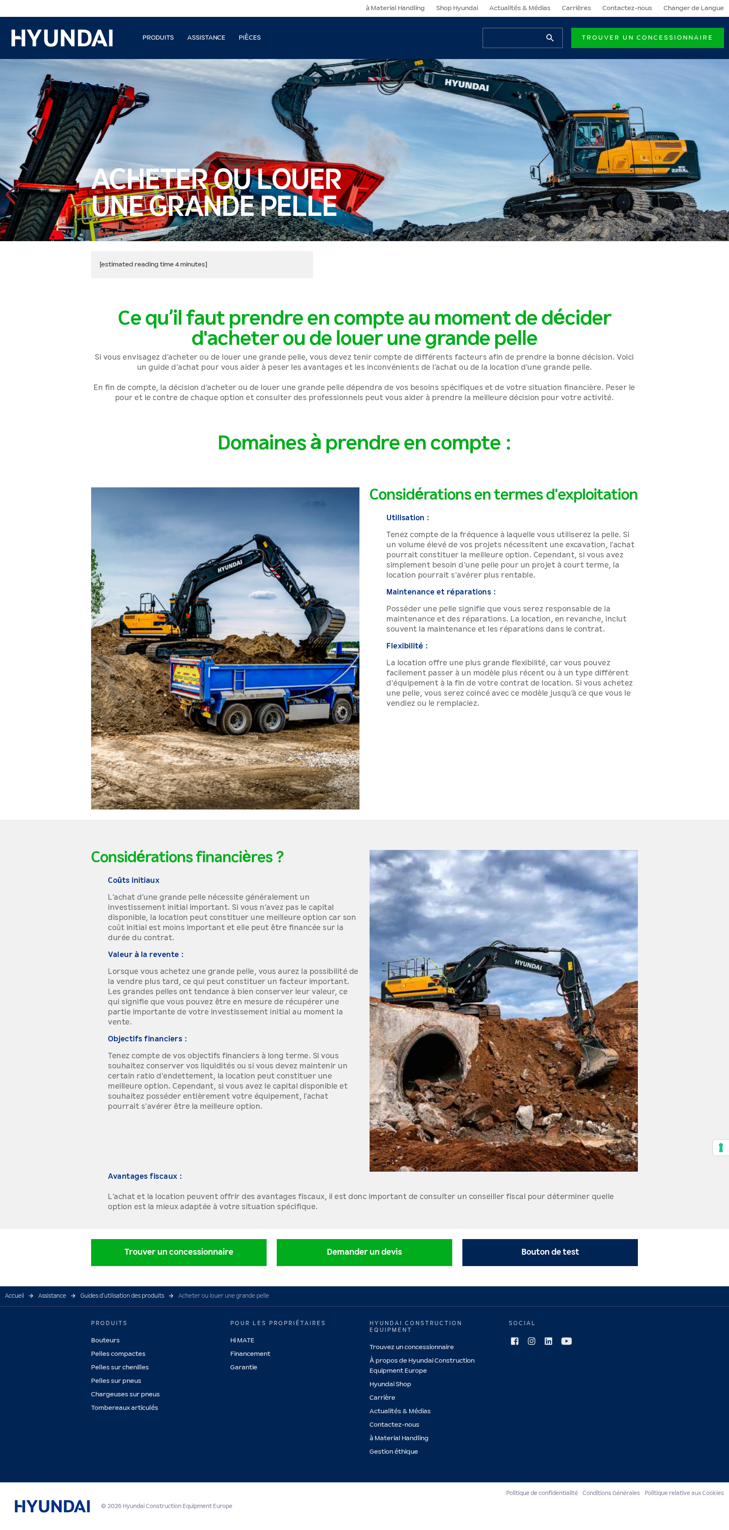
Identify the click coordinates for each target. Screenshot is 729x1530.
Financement (250, 1354)
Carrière (382, 1397)
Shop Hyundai (457, 8)
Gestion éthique (394, 1451)
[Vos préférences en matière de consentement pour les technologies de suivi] (721, 1148)
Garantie (243, 1367)
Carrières (576, 8)
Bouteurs (105, 1340)
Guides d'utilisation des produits (122, 1296)
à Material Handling (395, 8)
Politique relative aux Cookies (684, 1493)
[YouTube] (566, 1341)
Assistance (52, 1296)
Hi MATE (242, 1340)
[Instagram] (531, 1341)
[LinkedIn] (548, 1341)
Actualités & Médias (520, 8)
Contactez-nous (627, 8)
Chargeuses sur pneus (125, 1394)
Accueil (14, 1296)
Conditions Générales (611, 1493)
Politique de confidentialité (542, 1493)
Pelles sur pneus (116, 1381)
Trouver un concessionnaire (647, 37)
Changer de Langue (694, 8)
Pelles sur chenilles (120, 1367)
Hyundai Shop (390, 1384)
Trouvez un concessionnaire (412, 1347)
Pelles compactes (118, 1354)
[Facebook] (514, 1341)
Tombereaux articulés (124, 1408)
